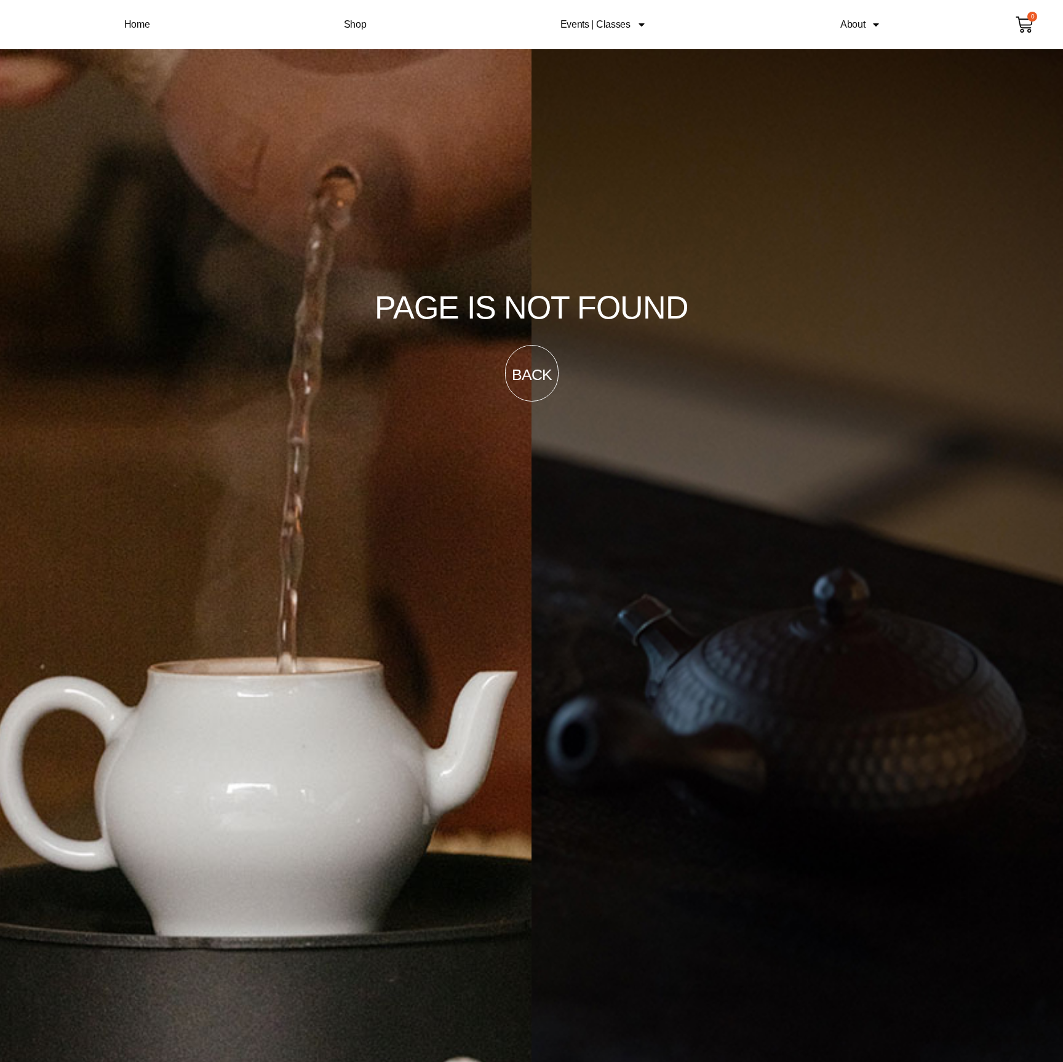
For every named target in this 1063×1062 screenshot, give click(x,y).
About (852, 24)
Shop (355, 24)
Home (137, 24)
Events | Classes (595, 24)
